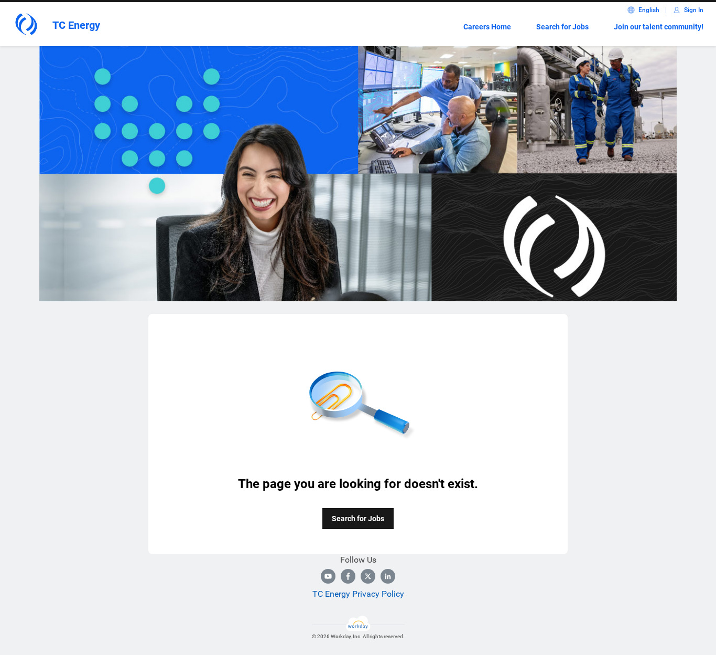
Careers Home (487, 27)
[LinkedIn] (388, 576)
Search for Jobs (562, 27)
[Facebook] (348, 576)
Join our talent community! (658, 27)
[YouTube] (328, 576)
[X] (368, 576)
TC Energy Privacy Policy (358, 594)
